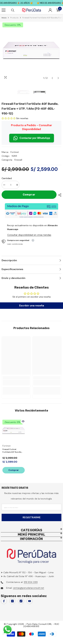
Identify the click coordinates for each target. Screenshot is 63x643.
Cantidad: (7, 178)
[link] (16, 382)
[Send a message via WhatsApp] (7, 629)
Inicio (4, 17)
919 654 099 (31, 582)
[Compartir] (59, 195)
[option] (31, 51)
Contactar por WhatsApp (35, 138)
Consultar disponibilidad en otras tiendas (29, 234)
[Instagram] (12, 601)
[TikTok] (21, 601)
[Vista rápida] (23, 421)
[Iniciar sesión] (50, 10)
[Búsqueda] (13, 10)
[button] (52, 78)
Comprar (29, 194)
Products (14, 17)
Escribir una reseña (31, 305)
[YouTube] (29, 601)
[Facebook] (4, 601)
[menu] (3, 10)
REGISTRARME (32, 517)
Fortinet (14, 152)
